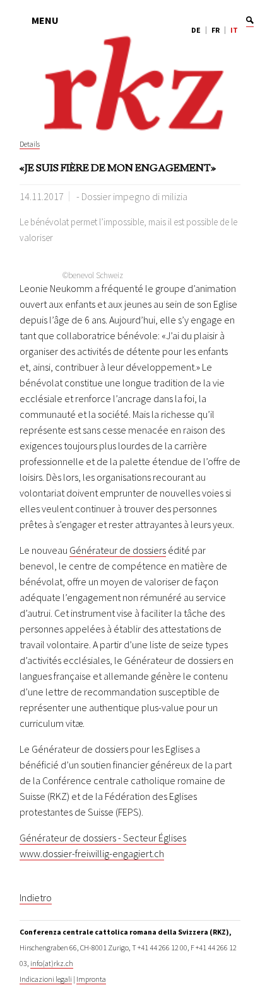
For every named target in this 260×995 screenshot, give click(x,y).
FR (215, 30)
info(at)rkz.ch (51, 963)
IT (234, 30)
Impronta (91, 979)
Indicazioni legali (46, 979)
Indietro (36, 897)
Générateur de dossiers (117, 550)
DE (196, 30)
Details (30, 144)
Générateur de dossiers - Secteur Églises (103, 837)
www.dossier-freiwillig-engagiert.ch (92, 853)
